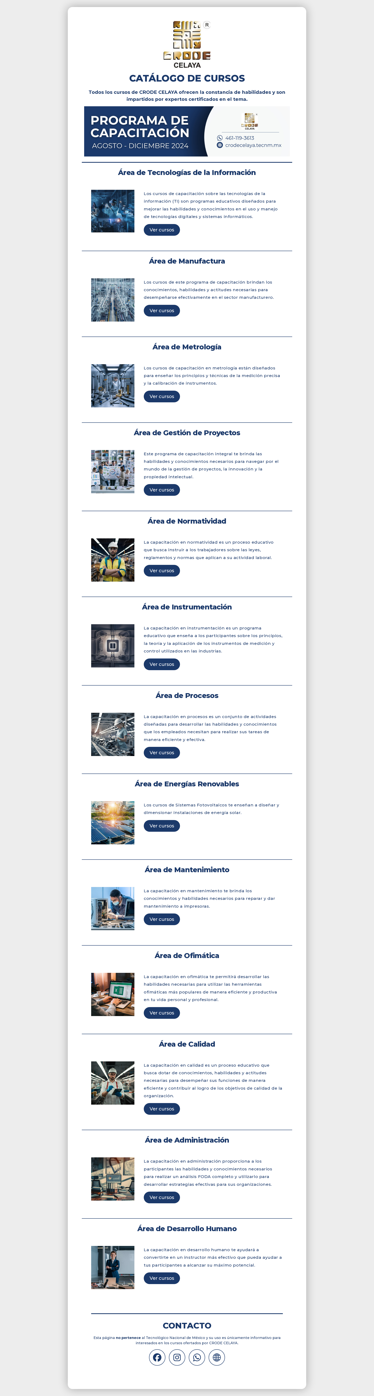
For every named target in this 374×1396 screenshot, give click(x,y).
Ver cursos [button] (162, 230)
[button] (157, 1357)
